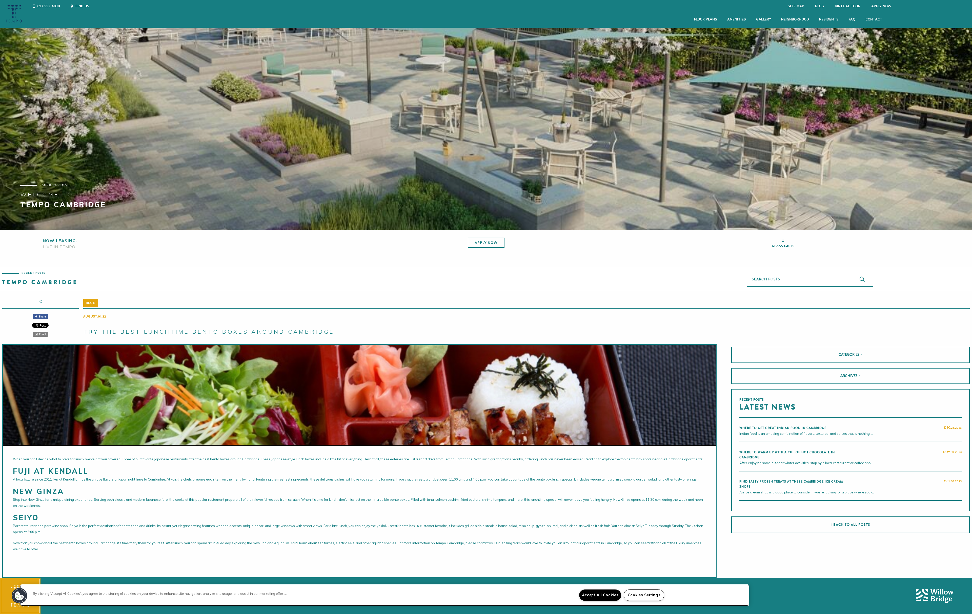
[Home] (14, 14)
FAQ (852, 19)
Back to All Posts (851, 524)
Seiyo (73, 526)
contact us (485, 543)
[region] (384, 595)
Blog (819, 6)
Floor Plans (705, 19)
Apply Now (881, 6)
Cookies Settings (644, 595)
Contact (873, 19)
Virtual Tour (847, 6)
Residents (829, 19)
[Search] (862, 279)
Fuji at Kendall (64, 479)
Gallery (763, 19)
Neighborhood (795, 19)
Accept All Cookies (600, 595)
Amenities (736, 19)
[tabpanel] (486, 129)
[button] (19, 596)
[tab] (850, 355)
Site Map (796, 6)
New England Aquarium (271, 543)
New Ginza (36, 499)
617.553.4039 (783, 246)
